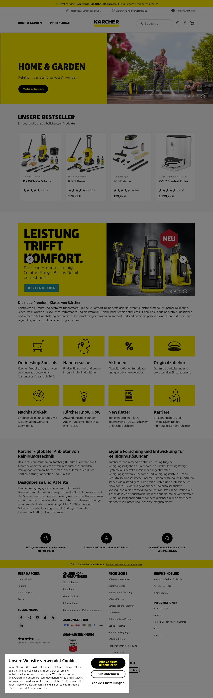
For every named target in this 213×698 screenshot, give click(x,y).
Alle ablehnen (108, 674)
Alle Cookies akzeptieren (108, 663)
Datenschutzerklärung (22, 688)
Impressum (42, 688)
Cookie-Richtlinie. (69, 684)
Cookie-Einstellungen (108, 683)
